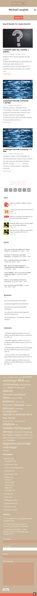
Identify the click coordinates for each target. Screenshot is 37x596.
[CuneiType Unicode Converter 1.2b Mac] (18, 89)
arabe (20, 377)
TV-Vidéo (8, 490)
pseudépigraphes (10, 411)
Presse (7, 485)
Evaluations (8, 471)
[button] (34, 593)
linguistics (12, 438)
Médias (6, 477)
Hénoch (14, 398)
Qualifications (9, 503)
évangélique (6, 450)
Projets (6, 497)
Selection (7, 459)
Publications (8, 500)
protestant (19, 409)
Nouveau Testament (14, 405)
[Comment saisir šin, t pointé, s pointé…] (18, 38)
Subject (5, 554)
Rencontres (8, 510)
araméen (27, 377)
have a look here (22, 526)
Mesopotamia (22, 438)
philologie (8, 408)
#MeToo (5, 377)
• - (16, 267)
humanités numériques (14, 394)
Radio (7, 488)
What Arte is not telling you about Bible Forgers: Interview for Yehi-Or (18, 335)
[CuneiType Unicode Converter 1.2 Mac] (18, 138)
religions (9, 424)
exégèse (10, 387)
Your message (8, 561)
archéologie (10, 380)
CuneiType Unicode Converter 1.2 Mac (17, 150)
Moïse (22, 402)
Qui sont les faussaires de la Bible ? (15, 300)
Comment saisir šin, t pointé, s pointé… (16, 51)
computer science (21, 435)
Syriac (17, 424)
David (4, 387)
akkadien (11, 377)
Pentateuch (29, 438)
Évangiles (11, 440)
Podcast (7, 494)
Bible (21, 380)
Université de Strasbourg (23, 432)
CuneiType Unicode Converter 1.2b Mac (16, 102)
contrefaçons (25, 385)
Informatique (9, 474)
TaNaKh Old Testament (17, 428)
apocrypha (8, 435)
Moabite (17, 402)
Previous (15, 183)
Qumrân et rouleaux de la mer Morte (17, 416)
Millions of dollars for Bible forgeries (20, 203)
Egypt (31, 435)
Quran (4, 440)
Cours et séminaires (11, 468)
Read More (7, 74)
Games (7, 480)
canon (27, 381)
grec (23, 387)
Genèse (18, 388)
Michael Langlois (18, 9)
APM (16, 377)
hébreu (7, 397)
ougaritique (29, 405)
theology (8, 431)
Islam (20, 398)
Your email (7, 546)
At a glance (9, 461)
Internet (8, 482)
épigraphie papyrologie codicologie (17, 445)
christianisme (11, 384)
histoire (8, 391)
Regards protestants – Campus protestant (14, 421)
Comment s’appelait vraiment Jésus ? (16, 304)
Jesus (5, 437)
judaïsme (8, 401)
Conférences (9, 464)
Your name (7, 539)
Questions (8, 507)
